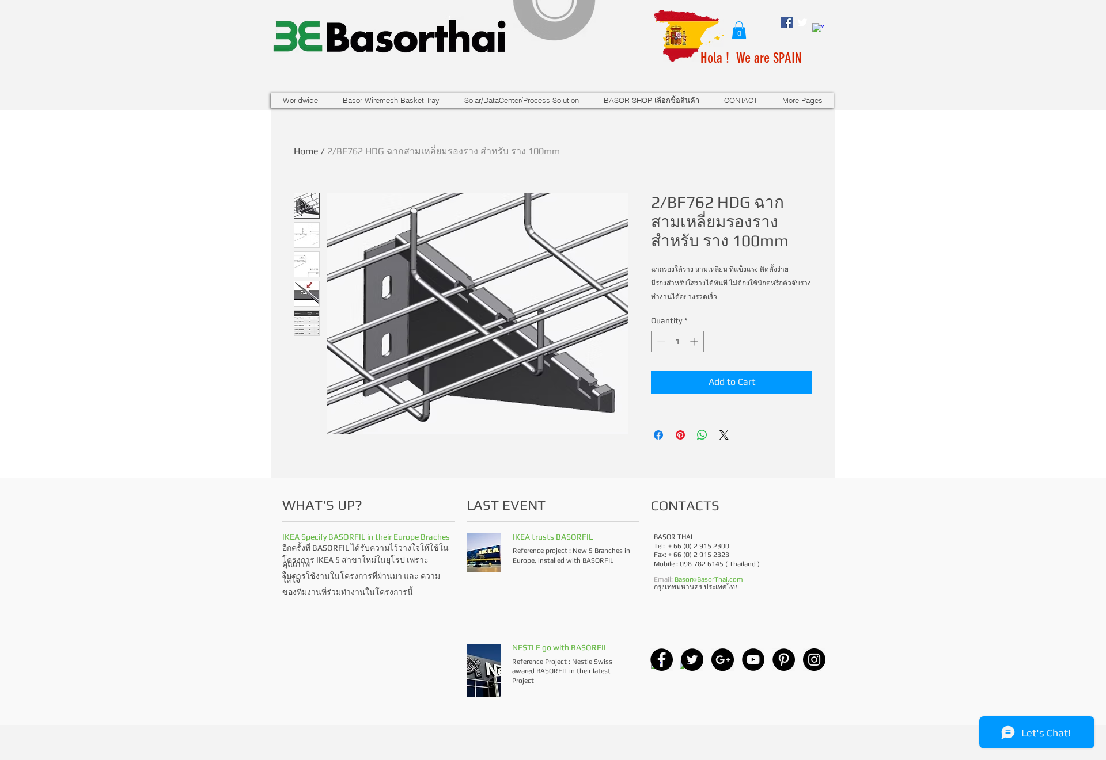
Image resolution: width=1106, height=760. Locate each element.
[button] (739, 30)
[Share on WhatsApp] (702, 435)
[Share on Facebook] (658, 435)
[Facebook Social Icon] (787, 22)
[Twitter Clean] (802, 22)
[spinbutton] (677, 341)
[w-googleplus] (818, 29)
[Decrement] (660, 341)
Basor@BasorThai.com (709, 579)
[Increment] (695, 341)
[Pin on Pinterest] (680, 435)
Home (306, 151)
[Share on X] (724, 435)
